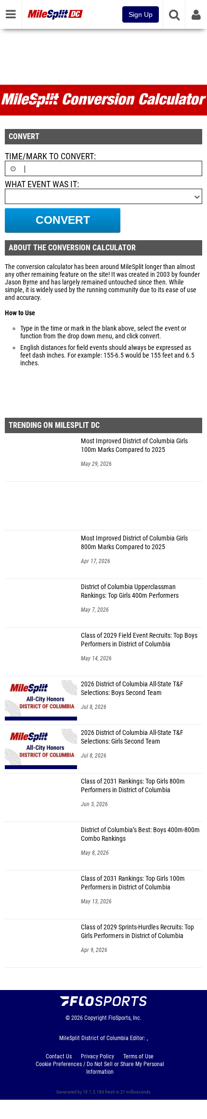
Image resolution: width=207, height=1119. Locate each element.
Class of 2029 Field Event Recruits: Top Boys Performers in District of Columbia (139, 639)
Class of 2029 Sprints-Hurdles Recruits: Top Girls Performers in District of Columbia (137, 931)
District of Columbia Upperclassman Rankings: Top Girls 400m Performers (130, 591)
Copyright (95, 1018)
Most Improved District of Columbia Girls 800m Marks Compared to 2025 (134, 542)
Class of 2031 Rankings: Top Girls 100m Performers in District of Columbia (133, 883)
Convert (63, 220)
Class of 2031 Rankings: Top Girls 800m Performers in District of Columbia (133, 785)
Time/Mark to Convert (49, 156)
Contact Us (59, 1056)
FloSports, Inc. (125, 1018)
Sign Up (141, 14)
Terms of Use (138, 1056)
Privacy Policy (97, 1056)
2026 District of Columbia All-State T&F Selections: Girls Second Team (132, 737)
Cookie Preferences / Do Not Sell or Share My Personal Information (100, 1068)
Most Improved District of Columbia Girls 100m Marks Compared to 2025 (134, 445)
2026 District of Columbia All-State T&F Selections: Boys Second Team (132, 688)
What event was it (41, 184)
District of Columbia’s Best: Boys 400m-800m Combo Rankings (140, 834)
